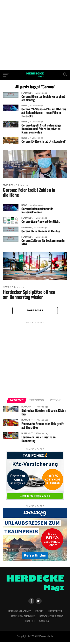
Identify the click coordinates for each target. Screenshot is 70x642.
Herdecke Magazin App (19, 611)
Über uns (30, 621)
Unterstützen (55, 611)
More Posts (35, 310)
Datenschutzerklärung (51, 616)
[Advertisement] (35, 35)
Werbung (44, 621)
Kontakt (39, 611)
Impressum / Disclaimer (23, 616)
